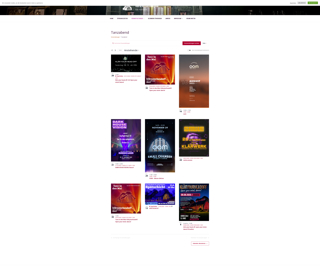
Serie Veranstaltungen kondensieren (200, 50)
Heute (120, 50)
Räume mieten (190, 18)
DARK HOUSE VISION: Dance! (124, 167)
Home (111, 18)
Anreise (168, 18)
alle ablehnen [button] (301, 3)
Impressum (177, 18)
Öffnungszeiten (122, 18)
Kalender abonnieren (199, 243)
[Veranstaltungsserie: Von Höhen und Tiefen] (171, 206)
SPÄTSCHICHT (154, 208)
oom (184, 114)
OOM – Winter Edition (156, 178)
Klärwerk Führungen (155, 18)
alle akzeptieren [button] (313, 3)
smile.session (187, 160)
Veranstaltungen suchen (191, 43)
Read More (293, 3)
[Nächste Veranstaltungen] (115, 50)
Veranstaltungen (147, 6)
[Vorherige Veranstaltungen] (112, 50)
